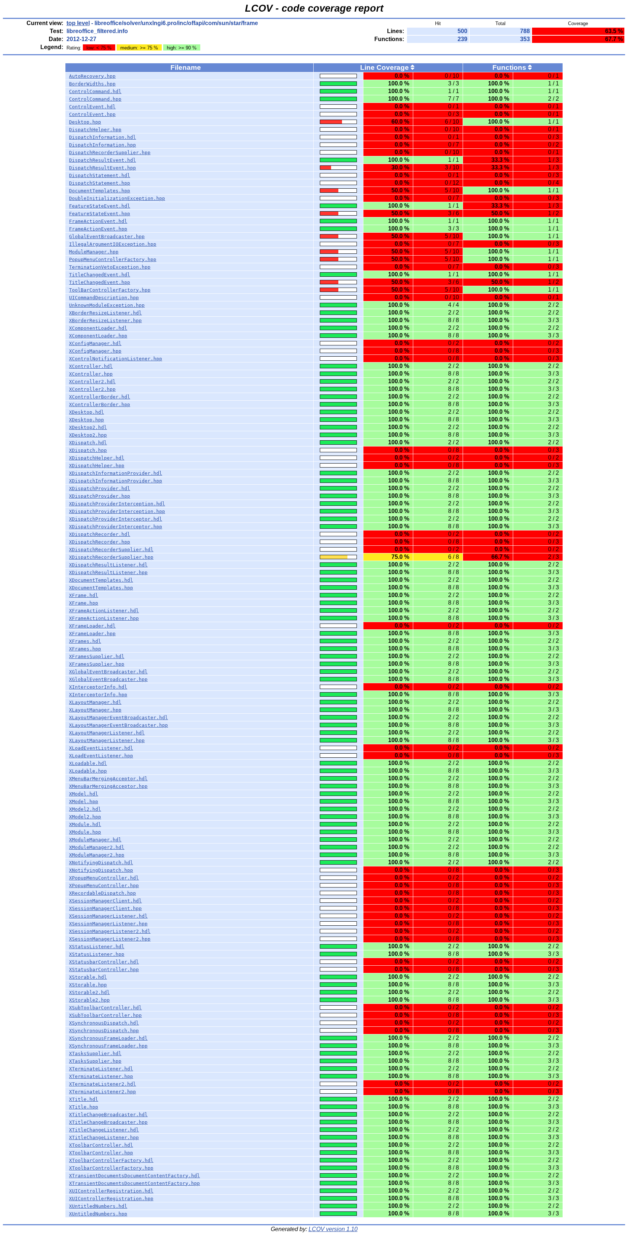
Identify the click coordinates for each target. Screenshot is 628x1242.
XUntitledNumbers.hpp (98, 1214)
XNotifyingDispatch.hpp (101, 870)
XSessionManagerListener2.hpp (109, 939)
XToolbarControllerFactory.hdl (111, 1160)
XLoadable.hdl (88, 763)
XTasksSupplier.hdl (95, 1053)
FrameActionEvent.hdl (98, 221)
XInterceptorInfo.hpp (98, 694)
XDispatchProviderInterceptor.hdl (115, 519)
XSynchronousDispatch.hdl (104, 1023)
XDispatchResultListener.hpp (108, 572)
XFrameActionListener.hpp (104, 618)
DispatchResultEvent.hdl (102, 160)
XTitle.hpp (83, 1107)
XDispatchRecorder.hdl (99, 534)
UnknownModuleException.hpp (107, 305)
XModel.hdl (83, 794)
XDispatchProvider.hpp (99, 496)
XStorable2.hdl (89, 992)
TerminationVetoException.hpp (109, 267)
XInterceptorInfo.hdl (98, 687)
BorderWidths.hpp (92, 84)
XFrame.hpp (83, 603)
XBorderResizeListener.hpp (105, 320)
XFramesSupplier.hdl (96, 656)
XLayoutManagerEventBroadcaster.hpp (118, 725)
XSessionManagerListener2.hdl (109, 931)
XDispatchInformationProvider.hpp (115, 481)
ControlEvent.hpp (92, 114)
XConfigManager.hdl (95, 343)
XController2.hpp (92, 389)
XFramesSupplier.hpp (96, 664)
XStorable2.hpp (89, 1000)
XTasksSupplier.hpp (95, 1061)
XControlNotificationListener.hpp (115, 358)
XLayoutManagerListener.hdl (107, 733)
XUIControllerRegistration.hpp (111, 1198)
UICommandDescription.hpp (104, 297)
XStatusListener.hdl (96, 946)
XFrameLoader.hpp (92, 633)
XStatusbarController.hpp (104, 969)
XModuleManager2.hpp (96, 855)
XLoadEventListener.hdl (101, 748)
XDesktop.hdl (86, 412)
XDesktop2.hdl (88, 427)
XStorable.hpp (88, 984)
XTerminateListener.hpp (101, 1076)
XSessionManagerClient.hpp (105, 908)
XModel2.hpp (85, 817)
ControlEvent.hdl (92, 106)
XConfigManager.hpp (95, 351)
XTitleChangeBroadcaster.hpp (108, 1122)
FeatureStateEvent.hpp (99, 213)
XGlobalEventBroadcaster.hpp (108, 679)
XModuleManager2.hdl (96, 847)
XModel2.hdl (85, 809)
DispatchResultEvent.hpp (102, 168)
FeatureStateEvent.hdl (99, 206)
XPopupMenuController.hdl (104, 878)
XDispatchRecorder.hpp (99, 542)
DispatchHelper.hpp (95, 129)
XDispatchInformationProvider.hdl (115, 473)
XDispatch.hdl (88, 442)
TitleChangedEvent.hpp (99, 282)
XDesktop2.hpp (88, 435)
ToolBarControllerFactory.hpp (109, 290)
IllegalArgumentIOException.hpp (112, 244)
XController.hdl (91, 366)
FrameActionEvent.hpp (98, 229)
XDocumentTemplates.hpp (101, 587)
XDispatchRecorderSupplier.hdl (111, 549)
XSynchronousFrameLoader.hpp (108, 1046)
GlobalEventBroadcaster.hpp (107, 236)
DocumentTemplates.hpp (99, 190)
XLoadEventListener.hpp (101, 755)
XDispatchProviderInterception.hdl (117, 503)
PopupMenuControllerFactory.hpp (112, 259)
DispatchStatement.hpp (99, 183)
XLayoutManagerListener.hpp (107, 740)
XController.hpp (91, 374)
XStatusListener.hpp (96, 954)
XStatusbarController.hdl (104, 962)
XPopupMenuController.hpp (104, 885)
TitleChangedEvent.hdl (99, 274)
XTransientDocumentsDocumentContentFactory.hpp (134, 1183)
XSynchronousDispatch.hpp (104, 1030)
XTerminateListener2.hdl (102, 1084)
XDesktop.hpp (86, 419)
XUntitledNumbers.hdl (98, 1206)
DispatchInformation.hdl (102, 137)
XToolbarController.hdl (101, 1145)
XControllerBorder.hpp (99, 404)
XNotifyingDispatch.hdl (101, 862)
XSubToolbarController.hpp (105, 1015)
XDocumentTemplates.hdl (101, 580)
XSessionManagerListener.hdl (108, 916)
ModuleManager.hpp (93, 252)
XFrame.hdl (83, 595)
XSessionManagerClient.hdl (105, 901)
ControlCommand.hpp (95, 99)
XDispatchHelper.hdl (96, 458)
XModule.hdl (85, 824)
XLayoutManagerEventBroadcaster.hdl (118, 717)
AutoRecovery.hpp (92, 76)
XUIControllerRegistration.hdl (111, 1191)
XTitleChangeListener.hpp (104, 1137)
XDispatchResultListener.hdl (108, 565)
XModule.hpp (85, 832)
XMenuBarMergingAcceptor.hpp (108, 786)
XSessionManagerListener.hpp (108, 923)
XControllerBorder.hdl (99, 397)
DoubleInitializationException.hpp (117, 198)
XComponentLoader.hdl (98, 328)
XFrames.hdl (85, 641)
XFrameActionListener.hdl (104, 610)
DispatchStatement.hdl (99, 175)
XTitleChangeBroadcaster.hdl (108, 1114)
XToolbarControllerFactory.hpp (111, 1168)
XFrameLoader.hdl (92, 626)
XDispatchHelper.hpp (96, 465)
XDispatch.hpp (88, 450)
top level (78, 23)
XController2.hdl (92, 381)
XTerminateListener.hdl (101, 1068)
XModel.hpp (83, 801)
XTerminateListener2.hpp (102, 1091)
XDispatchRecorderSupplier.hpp (111, 557)
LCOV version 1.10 (333, 1229)
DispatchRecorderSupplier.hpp (109, 152)
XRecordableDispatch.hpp (102, 893)
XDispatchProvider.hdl (99, 488)
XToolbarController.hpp (101, 1152)
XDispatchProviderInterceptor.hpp (115, 526)
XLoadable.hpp (88, 771)
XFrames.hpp (85, 649)
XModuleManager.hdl (95, 839)
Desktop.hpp (85, 122)
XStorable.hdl (88, 977)
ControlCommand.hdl (95, 91)
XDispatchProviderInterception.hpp (117, 511)
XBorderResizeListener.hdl (105, 313)
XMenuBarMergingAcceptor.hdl (108, 778)
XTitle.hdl (83, 1099)
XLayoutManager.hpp (95, 710)
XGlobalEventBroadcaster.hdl (108, 671)
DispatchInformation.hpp (102, 145)
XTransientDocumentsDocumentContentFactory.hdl (134, 1175)
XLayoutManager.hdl (95, 702)
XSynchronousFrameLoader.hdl (108, 1038)
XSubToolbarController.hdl (105, 1007)
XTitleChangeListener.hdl (104, 1130)
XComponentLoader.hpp (98, 335)
